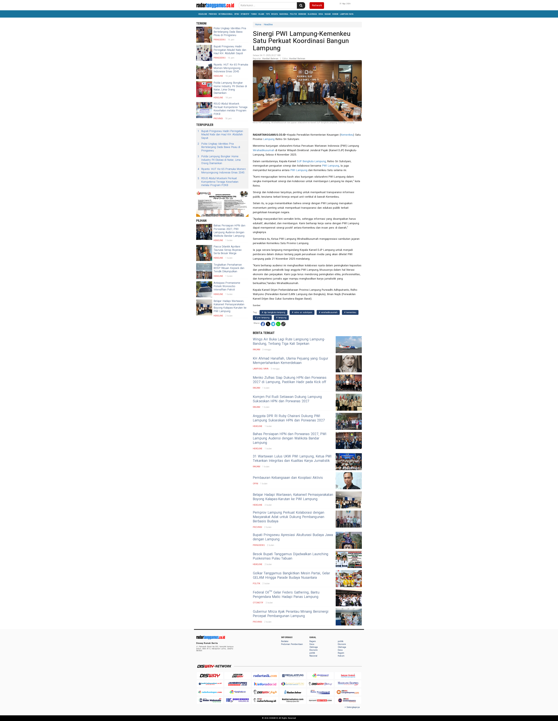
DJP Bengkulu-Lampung (311, 161)
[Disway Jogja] (265, 692)
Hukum (335, 14)
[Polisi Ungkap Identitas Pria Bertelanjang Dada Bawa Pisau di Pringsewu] (204, 35)
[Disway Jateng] (320, 684)
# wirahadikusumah (328, 312)
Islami (261, 14)
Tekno (254, 14)
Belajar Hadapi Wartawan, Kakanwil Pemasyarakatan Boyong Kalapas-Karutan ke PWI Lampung (230, 306)
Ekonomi (302, 14)
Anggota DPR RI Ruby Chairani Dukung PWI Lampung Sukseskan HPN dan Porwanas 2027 (289, 418)
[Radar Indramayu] (320, 675)
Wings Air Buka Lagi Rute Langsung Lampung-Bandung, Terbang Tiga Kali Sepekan (289, 341)
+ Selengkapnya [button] (352, 707)
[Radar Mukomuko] (210, 700)
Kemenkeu (347, 135)
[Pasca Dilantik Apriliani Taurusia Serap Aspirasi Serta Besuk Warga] (204, 253)
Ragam (328, 14)
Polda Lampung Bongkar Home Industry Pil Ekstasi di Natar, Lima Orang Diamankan (230, 88)
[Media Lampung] (292, 675)
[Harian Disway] (237, 675)
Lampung (268, 139)
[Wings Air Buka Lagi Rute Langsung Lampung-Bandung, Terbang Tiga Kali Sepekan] (349, 344)
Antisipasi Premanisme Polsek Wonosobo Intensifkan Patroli (227, 286)
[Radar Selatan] (348, 700)
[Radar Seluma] (292, 700)
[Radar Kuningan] (210, 692)
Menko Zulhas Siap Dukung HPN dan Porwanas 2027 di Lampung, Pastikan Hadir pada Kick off (289, 380)
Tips (268, 14)
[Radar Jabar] (292, 692)
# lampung (281, 317)
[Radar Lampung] (292, 684)
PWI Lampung (330, 166)
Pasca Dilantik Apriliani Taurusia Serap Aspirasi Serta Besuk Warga (228, 250)
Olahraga (312, 14)
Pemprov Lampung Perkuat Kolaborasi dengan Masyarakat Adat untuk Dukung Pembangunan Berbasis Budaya (288, 517)
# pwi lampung (262, 317)
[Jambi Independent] (210, 684)
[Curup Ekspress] (348, 692)
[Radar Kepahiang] (320, 692)
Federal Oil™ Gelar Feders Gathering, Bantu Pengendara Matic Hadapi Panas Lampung (286, 594)
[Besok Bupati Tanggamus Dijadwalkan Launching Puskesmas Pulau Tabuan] (349, 559)
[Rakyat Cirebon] (348, 675)
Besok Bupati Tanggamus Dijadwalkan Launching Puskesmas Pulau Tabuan (290, 556)
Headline (202, 14)
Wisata (274, 14)
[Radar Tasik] (265, 675)
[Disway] (210, 675)
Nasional (284, 14)
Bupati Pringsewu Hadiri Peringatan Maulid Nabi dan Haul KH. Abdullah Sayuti (230, 50)
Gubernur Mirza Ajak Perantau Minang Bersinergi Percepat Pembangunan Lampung (291, 613)
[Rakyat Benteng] (320, 700)
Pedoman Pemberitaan (292, 644)
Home (258, 24)
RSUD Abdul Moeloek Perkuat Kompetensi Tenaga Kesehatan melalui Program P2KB (230, 109)
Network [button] (317, 5)
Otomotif (245, 14)
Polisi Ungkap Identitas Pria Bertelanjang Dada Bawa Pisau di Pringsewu (230, 31)
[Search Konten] (301, 5)
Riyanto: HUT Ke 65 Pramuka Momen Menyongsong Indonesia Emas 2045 (231, 68)
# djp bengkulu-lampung (273, 312)
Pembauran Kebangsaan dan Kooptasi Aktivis (288, 477)
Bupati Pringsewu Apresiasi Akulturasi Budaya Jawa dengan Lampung (293, 537)
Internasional (225, 14)
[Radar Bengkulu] (237, 700)
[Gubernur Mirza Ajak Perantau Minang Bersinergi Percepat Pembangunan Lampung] (349, 616)
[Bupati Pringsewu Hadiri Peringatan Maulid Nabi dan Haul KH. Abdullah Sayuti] (204, 53)
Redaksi (284, 641)
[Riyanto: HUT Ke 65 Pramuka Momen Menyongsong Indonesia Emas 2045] (204, 71)
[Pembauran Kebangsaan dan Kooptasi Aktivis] (349, 480)
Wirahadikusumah (263, 150)
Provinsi (213, 14)
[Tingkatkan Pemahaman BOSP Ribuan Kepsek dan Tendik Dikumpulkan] (204, 271)
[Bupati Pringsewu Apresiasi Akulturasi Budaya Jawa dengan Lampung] (349, 540)
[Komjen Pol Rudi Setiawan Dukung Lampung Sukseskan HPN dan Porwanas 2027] (349, 402)
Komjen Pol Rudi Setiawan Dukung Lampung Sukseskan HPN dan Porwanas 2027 (287, 399)
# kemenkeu (350, 312)
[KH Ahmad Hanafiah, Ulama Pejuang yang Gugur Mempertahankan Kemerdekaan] (349, 363)
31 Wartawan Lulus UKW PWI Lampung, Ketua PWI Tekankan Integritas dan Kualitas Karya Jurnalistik (292, 458)
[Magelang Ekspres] (348, 684)
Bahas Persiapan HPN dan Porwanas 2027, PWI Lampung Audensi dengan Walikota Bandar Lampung (229, 231)
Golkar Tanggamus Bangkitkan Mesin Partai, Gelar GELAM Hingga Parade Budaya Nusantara (291, 575)
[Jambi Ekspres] (237, 684)
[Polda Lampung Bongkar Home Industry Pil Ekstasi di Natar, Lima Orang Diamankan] (204, 89)
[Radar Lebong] (265, 700)
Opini (236, 14)
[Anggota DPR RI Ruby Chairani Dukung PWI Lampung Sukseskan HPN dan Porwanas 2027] (349, 421)
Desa (321, 14)
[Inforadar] (265, 684)
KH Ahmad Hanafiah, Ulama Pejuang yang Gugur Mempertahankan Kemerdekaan (290, 360)
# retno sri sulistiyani (302, 312)
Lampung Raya (347, 14)
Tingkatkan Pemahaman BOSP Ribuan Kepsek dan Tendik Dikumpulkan (229, 268)
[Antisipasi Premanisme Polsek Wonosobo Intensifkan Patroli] (204, 289)
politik (293, 14)
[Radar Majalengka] (237, 692)
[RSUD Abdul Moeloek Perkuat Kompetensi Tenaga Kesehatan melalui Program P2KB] (204, 110)
